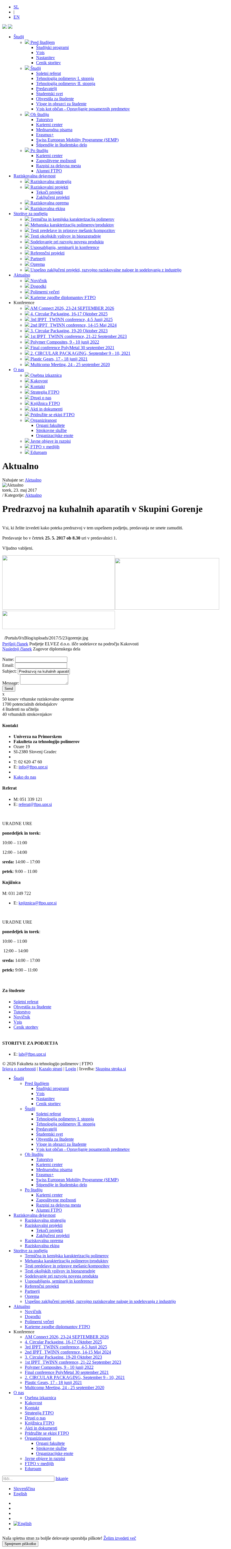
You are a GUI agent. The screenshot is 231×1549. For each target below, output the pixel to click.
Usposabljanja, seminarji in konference (59, 1281)
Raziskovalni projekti (44, 1225)
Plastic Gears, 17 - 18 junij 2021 (53, 1382)
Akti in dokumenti (41, 1428)
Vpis (18, 1022)
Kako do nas (25, 777)
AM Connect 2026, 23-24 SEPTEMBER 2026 (67, 1336)
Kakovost (33, 1402)
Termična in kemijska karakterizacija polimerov (67, 1255)
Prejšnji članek (15, 643)
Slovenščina (24, 1488)
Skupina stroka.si (110, 1068)
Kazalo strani (50, 1068)
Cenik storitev (26, 1027)
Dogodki (33, 1316)
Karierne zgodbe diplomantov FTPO (57, 1326)
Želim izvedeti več (119, 1538)
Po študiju (34, 1189)
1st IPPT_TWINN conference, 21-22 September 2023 (73, 1362)
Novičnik (22, 1017)
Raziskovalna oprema (44, 1240)
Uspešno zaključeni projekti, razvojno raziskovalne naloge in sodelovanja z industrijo (100, 1301)
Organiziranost (38, 1438)
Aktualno (22, 275)
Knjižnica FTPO (39, 1423)
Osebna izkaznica (40, 1397)
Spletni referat (26, 1001)
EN (17, 17)
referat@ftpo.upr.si (35, 804)
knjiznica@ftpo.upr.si (38, 903)
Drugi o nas (35, 1418)
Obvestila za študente (32, 1006)
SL (16, 7)
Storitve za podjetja (31, 213)
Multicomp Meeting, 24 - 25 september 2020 (64, 1387)
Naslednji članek (17, 649)
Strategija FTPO (39, 1412)
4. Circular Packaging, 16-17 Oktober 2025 (63, 1342)
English (20, 1493)
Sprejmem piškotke (20, 1544)
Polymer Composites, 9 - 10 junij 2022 (59, 1367)
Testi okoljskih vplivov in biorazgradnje (60, 1271)
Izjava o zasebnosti (19, 1068)
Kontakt (32, 1407)
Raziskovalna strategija (45, 1220)
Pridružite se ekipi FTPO (47, 1433)
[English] (23, 1523)
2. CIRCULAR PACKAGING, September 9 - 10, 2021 (75, 1377)
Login (70, 1068)
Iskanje (61, 1478)
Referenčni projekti (42, 1286)
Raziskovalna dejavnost (34, 175)
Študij (19, 36)
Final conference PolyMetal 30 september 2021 (67, 1372)
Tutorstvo (22, 1011)
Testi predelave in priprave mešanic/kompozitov (67, 1265)
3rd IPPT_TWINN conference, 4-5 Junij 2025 (66, 1347)
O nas (19, 369)
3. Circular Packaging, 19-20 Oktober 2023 (63, 1357)
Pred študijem (37, 1083)
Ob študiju (34, 1154)
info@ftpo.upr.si (33, 767)
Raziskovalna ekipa (42, 1245)
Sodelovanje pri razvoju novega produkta (61, 1276)
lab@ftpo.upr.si (32, 1054)
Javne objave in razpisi (45, 1458)
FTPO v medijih (39, 1463)
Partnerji (32, 1291)
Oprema (32, 1296)
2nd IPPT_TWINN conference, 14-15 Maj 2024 (68, 1352)
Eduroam (33, 1468)
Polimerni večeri (39, 1321)
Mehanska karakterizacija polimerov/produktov (66, 1260)
